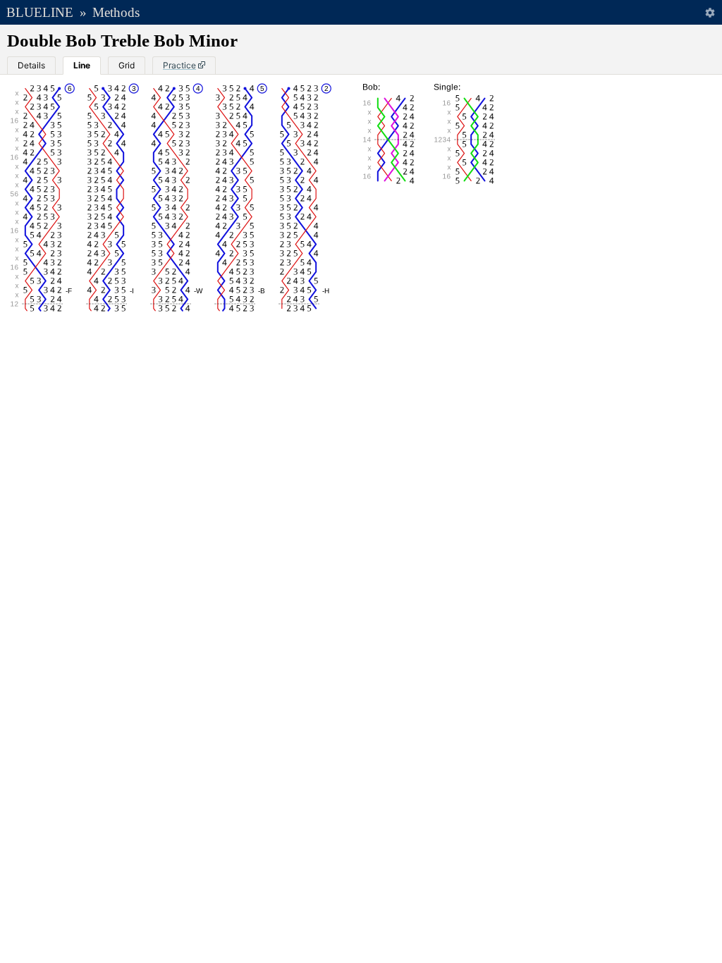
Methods (116, 12)
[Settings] (709, 12)
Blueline (39, 12)
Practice (179, 65)
